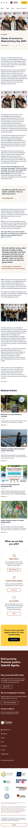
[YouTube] (14, 713)
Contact (3, 750)
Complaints (4, 746)
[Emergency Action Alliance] (21, 788)
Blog (13, 8)
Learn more (4, 381)
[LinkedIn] (16, 45)
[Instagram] (19, 45)
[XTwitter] (13, 45)
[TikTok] (17, 713)
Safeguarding (4, 754)
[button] (26, 28)
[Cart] (6, 2)
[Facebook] (10, 45)
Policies (3, 738)
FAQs (2, 742)
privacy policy (16, 820)
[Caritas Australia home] (14, 2)
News (7, 8)
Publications (4, 733)
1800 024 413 (6, 729)
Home (2, 8)
